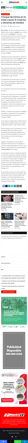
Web (2, 269)
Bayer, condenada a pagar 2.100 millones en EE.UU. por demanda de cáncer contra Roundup (6, 224)
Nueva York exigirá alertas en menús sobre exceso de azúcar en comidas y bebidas (20, 224)
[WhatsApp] (12, 186)
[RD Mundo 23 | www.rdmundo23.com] (14, 2)
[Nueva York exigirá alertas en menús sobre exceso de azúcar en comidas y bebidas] (21, 216)
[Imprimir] (20, 186)
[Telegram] (15, 186)
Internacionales (9, 11)
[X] (6, 186)
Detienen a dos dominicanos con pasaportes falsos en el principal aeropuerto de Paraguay (20, 199)
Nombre (3, 256)
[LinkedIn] (9, 186)
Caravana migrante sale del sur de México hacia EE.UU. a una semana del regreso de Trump (7, 205)
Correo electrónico (6, 263)
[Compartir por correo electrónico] (18, 186)
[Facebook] (3, 186)
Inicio (3, 11)
